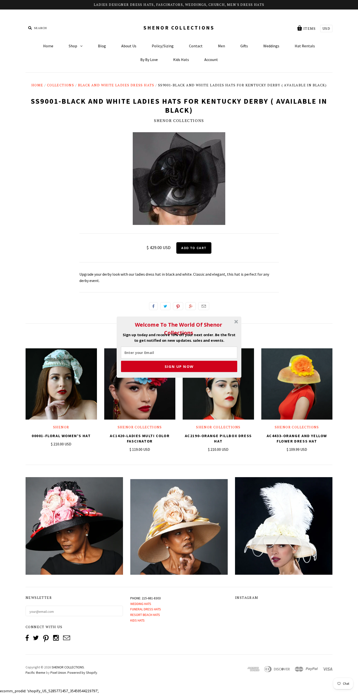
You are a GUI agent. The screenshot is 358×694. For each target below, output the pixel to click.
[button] (178, 328)
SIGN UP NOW (179, 366)
